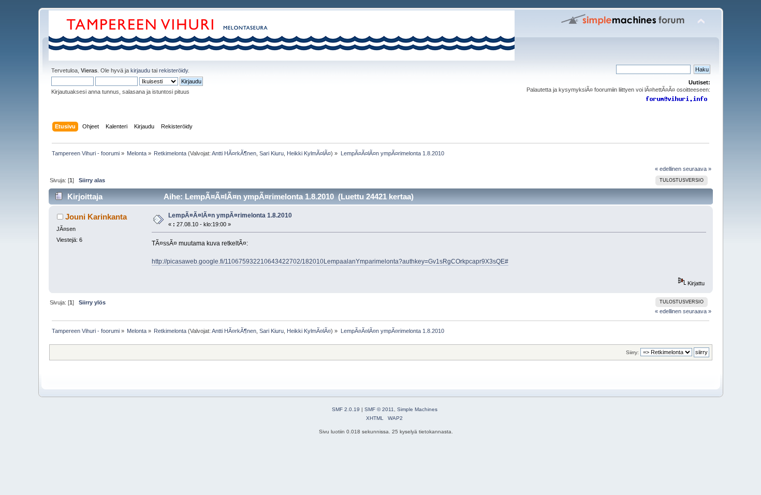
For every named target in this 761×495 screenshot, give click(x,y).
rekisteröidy (173, 70)
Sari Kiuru (271, 153)
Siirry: (632, 352)
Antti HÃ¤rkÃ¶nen (234, 153)
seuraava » (697, 169)
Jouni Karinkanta (96, 216)
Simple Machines (417, 409)
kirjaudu (140, 70)
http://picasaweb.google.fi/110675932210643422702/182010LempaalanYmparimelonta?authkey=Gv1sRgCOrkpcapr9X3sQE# (330, 261)
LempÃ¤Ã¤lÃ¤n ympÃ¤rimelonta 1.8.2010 (230, 215)
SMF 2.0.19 (346, 409)
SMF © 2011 (379, 409)
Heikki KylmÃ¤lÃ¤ (309, 153)
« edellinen (668, 169)
